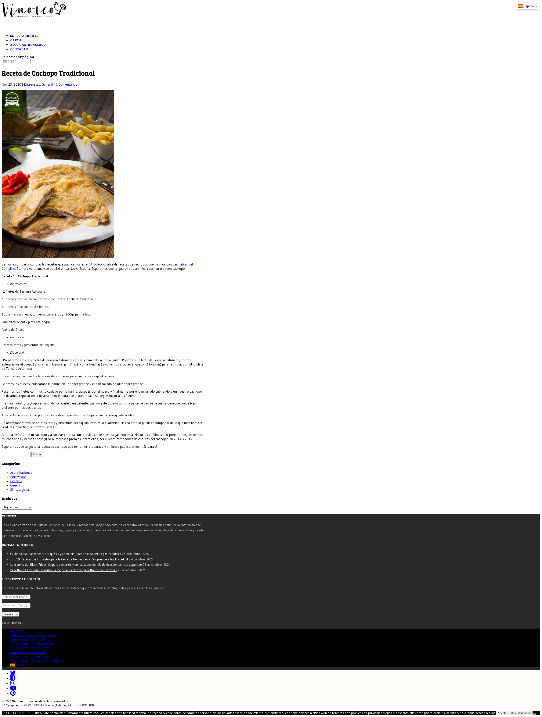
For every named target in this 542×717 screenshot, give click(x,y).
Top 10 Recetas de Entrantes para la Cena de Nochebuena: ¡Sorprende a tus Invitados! (69, 559)
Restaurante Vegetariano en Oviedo (35, 660)
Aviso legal (17, 631)
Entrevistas (32, 84)
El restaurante (24, 35)
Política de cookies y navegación (33, 635)
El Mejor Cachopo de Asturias (31, 656)
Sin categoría (19, 489)
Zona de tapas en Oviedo (28, 639)
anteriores (14, 622)
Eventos (16, 481)
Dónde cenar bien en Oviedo (30, 648)
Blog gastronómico (28, 44)
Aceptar (502, 713)
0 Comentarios (66, 84)
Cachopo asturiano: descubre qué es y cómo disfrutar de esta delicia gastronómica (65, 554)
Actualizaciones (21, 472)
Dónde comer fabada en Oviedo (32, 643)
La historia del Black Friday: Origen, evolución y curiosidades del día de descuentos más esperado (76, 565)
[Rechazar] (534, 714)
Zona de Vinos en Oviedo (28, 652)
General (47, 84)
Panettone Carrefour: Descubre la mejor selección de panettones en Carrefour (63, 570)
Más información (521, 713)
